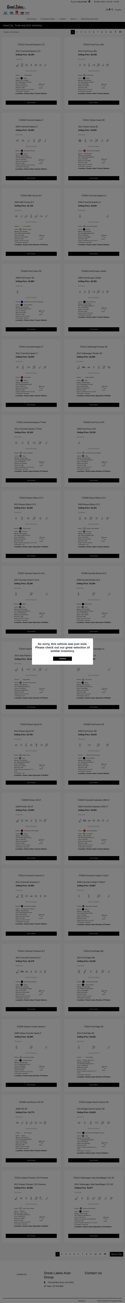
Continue (62, 659)
